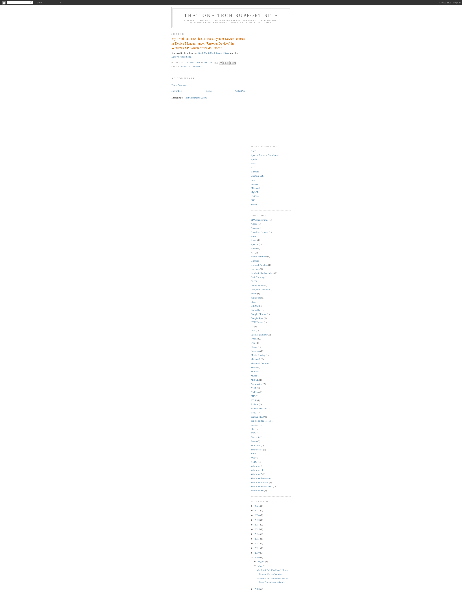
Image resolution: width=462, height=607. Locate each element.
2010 (257, 552)
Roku (253, 412)
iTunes (254, 347)
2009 (257, 557)
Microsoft (255, 188)
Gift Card (255, 305)
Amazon (255, 227)
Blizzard (255, 171)
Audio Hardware (259, 256)
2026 (257, 505)
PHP (253, 200)
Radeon (254, 404)
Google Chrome (258, 314)
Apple (254, 159)
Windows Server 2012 (261, 486)
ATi (252, 167)
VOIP (253, 457)
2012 (257, 543)
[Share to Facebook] (231, 63)
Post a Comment (179, 85)
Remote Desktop (259, 408)
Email (254, 293)
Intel (253, 179)
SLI (252, 429)
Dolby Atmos (257, 285)
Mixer (254, 367)
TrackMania (257, 449)
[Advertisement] (271, 84)
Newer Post (176, 90)
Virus (253, 453)
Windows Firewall (260, 482)
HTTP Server (257, 322)
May (260, 566)
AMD (253, 151)
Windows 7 (256, 474)
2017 (257, 524)
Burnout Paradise (259, 264)
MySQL (255, 192)
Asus (253, 163)
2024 (257, 510)
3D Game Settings (259, 219)
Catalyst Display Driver (262, 273)
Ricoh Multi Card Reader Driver (213, 52)
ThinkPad (198, 67)
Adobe (254, 223)
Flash (253, 301)
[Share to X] (228, 63)
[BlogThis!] (224, 63)
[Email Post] (216, 63)
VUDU (254, 461)
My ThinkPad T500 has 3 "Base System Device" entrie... (272, 572)
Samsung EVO (258, 416)
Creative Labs (257, 175)
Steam (254, 204)
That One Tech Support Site (231, 15)
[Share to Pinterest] (234, 63)
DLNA (254, 281)
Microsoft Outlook (260, 363)
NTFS (253, 387)
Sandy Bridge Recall (261, 420)
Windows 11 (257, 470)
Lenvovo (186, 67)
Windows (255, 466)
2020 (257, 515)
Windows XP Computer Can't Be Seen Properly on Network (272, 580)
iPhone (254, 338)
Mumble (255, 371)
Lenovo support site (181, 56)
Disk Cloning (257, 277)
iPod (253, 342)
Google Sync (257, 318)
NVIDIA (255, 196)
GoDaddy (255, 310)
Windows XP (257, 490)
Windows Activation (261, 478)
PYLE (254, 400)
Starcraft (255, 437)
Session (254, 424)
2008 (257, 589)
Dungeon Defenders (260, 289)
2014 (257, 534)
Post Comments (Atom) (196, 97)
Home (209, 90)
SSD (253, 433)
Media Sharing (258, 355)
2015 (257, 529)
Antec (254, 240)
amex (253, 236)
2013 (257, 538)
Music (254, 375)
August (261, 561)
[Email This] (221, 63)
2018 (257, 519)
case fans (255, 269)
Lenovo (254, 183)
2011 (257, 548)
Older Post (240, 90)
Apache (254, 244)
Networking (256, 383)
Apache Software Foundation (265, 155)
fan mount (256, 297)
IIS (252, 326)
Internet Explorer (259, 334)
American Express (259, 232)
